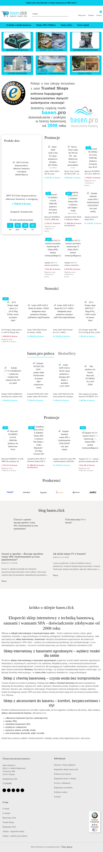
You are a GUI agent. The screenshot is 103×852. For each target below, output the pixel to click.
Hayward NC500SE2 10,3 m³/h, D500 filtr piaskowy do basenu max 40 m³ (92, 172)
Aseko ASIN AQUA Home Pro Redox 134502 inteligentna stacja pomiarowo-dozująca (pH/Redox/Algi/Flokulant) (12, 331)
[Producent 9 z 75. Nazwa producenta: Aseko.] (76, 492)
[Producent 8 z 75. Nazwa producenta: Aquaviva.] (60, 492)
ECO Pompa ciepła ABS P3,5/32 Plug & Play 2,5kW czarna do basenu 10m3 (63, 331)
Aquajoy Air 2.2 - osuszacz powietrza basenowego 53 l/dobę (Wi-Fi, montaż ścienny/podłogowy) (72, 264)
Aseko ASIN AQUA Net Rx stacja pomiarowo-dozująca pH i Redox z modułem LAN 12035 (52, 172)
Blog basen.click (9, 818)
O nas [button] (5, 802)
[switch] (94, 829)
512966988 (7, 783)
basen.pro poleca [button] (40, 353)
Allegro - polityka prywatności (15, 836)
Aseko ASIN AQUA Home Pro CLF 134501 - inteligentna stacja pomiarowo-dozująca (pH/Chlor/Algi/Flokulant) (37, 331)
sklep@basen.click (10, 779)
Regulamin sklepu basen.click (66, 769)
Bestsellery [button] (67, 353)
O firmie (6, 809)
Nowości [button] (51, 288)
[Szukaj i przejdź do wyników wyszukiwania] (66, 14)
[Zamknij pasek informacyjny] (100, 3)
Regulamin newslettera (63, 788)
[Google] (18, 790)
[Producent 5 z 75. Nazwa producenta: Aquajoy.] (10, 492)
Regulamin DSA (9, 827)
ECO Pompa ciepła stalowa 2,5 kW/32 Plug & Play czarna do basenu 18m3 (89, 331)
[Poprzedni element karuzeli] (2, 492)
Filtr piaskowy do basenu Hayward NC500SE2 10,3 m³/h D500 (88, 395)
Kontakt (57, 797)
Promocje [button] (51, 417)
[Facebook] (4, 790)
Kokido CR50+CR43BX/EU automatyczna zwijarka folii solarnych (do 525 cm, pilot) (12, 395)
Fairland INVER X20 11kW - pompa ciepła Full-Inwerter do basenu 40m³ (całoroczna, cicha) (38, 395)
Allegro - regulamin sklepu (13, 831)
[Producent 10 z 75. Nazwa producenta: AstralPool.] (93, 492)
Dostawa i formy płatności (64, 765)
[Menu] (98, 812)
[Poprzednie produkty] (7, 309)
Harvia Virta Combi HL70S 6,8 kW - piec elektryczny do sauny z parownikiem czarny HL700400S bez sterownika (72, 172)
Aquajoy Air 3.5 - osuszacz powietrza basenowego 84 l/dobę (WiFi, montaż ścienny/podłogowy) (52, 264)
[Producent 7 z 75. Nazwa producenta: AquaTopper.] (43, 492)
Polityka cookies (60, 792)
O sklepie (6, 813)
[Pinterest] (22, 790)
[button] (95, 25)
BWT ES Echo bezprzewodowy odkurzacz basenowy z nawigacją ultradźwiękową (21, 197)
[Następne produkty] (96, 309)
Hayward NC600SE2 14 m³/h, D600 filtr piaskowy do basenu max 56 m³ (52, 218)
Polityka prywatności (62, 774)
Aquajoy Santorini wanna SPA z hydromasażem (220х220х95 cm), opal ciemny (91, 218)
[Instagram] (9, 790)
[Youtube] (13, 790)
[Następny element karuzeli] (100, 492)
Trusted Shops (8, 822)
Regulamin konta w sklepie (65, 778)
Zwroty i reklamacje (62, 783)
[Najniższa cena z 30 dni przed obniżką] (100, 181)
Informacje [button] (59, 758)
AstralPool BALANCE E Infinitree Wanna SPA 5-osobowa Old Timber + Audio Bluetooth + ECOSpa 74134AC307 (72, 218)
